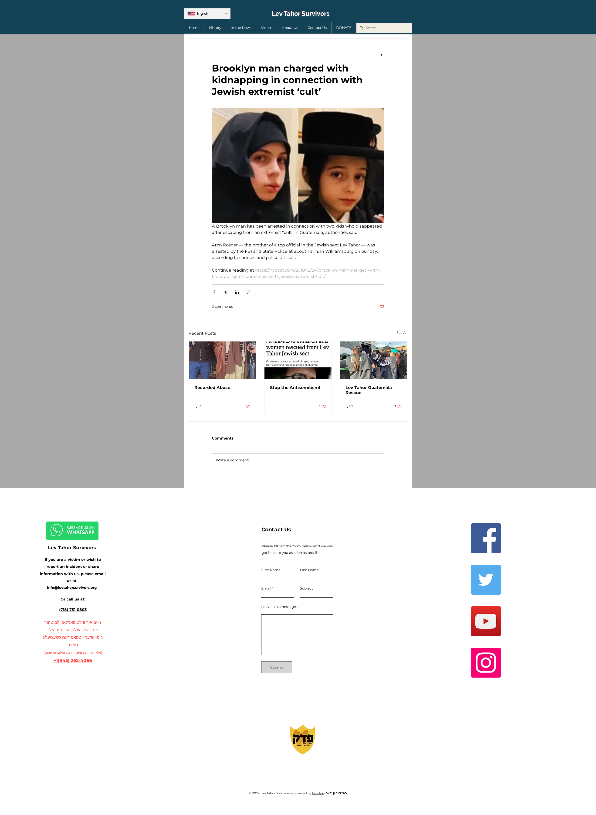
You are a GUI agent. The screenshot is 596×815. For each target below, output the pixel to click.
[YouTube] (486, 621)
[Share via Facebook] (214, 292)
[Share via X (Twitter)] (225, 292)
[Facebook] (486, 538)
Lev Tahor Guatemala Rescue (368, 390)
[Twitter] (486, 580)
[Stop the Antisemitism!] (298, 360)
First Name (271, 570)
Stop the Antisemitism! (295, 387)
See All (401, 333)
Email (266, 588)
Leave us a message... (279, 606)
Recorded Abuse (212, 387)
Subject (306, 588)
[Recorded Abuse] (222, 360)
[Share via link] (248, 292)
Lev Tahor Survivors (300, 13)
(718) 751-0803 (73, 609)
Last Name (309, 570)
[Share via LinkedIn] (237, 292)
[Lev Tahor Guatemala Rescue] (373, 360)
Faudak (318, 793)
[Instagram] (486, 663)
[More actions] (381, 55)
